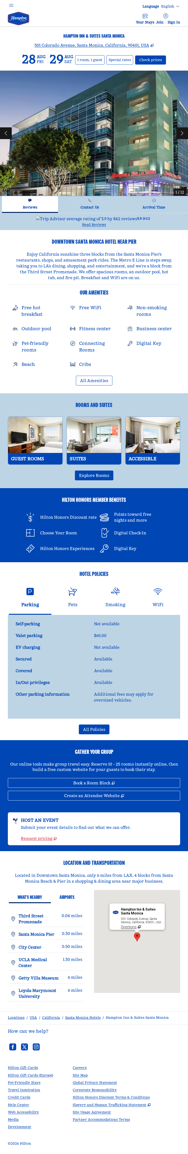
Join (160, 22)
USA (33, 1017)
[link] (39, 838)
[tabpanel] (94, 221)
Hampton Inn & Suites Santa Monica (137, 1017)
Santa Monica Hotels (83, 1017)
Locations (16, 1017)
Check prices (152, 59)
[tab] (30, 204)
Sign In (174, 22)
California (51, 1017)
